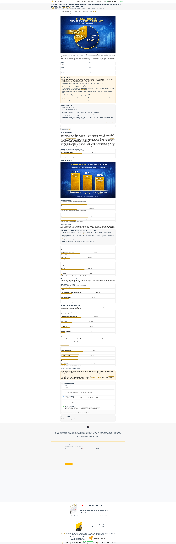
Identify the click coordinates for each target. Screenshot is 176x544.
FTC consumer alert (64, 343)
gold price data (66, 98)
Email (82, 448)
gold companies (111, 376)
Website (97, 448)
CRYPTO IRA (84, 1)
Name (66, 448)
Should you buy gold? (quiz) (96, 377)
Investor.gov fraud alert (64, 345)
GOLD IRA (78, 1)
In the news (65, 7)
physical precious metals (85, 233)
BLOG (105, 1)
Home (52, 8)
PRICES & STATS (90, 1)
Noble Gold (63, 533)
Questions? (113, 1)
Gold (62, 7)
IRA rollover (83, 89)
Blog (54, 8)
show (69, 129)
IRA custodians (79, 236)
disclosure (100, 515)
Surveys (68, 7)
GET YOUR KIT (122, 1)
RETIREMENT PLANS (98, 1)
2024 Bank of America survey (71, 138)
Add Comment (67, 453)
